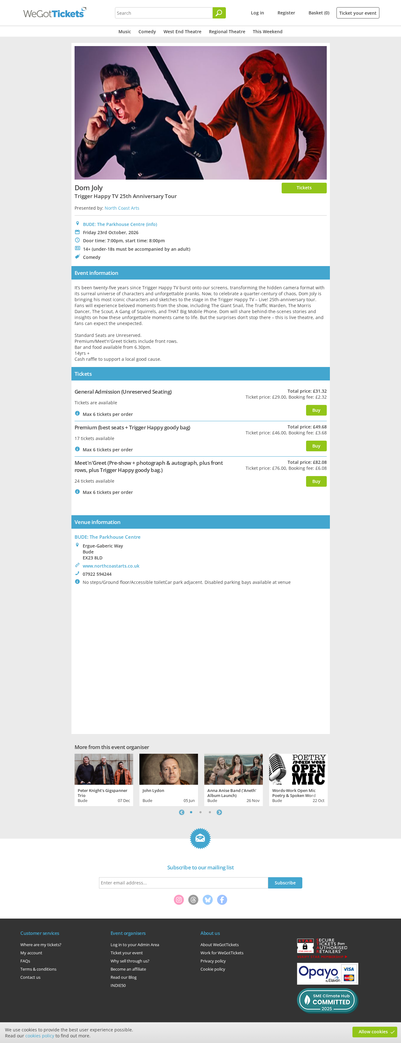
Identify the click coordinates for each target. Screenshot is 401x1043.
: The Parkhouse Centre (108, 537)
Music (124, 31)
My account (31, 953)
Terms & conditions (38, 969)
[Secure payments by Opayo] (327, 983)
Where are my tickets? (40, 944)
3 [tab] (210, 812)
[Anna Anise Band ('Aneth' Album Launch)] (233, 768)
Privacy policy (213, 961)
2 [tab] (200, 812)
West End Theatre (182, 31)
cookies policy (39, 1036)
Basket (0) (319, 13)
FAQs (25, 961)
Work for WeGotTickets (221, 953)
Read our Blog (124, 977)
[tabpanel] (103, 779)
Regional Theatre (227, 31)
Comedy (147, 31)
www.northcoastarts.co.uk (111, 566)
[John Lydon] (168, 768)
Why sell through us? (130, 961)
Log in (257, 13)
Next (219, 812)
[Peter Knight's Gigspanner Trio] (103, 768)
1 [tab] (191, 812)
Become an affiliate (128, 969)
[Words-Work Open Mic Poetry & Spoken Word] (298, 768)
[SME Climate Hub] (327, 1012)
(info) (151, 224)
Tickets (304, 188)
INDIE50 (118, 985)
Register (286, 13)
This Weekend (268, 31)
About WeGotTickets (219, 944)
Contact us (30, 977)
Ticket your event (358, 13)
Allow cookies (373, 1032)
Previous (182, 812)
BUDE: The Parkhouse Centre (114, 224)
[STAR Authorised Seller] (322, 958)
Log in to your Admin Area (135, 944)
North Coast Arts (122, 208)
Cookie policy (212, 969)
